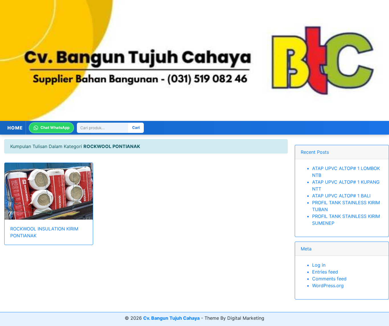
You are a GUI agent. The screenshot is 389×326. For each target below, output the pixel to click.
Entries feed (325, 272)
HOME (15, 128)
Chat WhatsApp (54, 127)
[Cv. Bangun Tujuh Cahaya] (194, 60)
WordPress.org (328, 285)
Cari (136, 127)
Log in (318, 265)
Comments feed (329, 279)
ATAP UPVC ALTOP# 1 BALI (341, 196)
